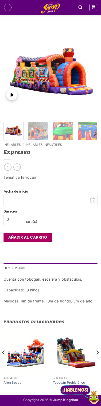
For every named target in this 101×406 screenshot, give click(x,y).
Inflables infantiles (43, 145)
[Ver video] (11, 94)
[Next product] (7, 167)
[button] (8, 7)
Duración (11, 211)
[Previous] (11, 71)
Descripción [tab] (14, 268)
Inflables (12, 145)
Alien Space (12, 382)
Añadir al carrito (27, 237)
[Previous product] (17, 167)
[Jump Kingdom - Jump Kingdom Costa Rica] (50, 7)
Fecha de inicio (16, 191)
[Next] (89, 71)
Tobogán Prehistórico (69, 382)
